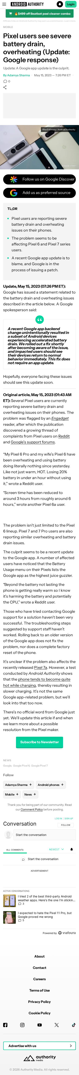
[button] (39, 4)
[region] (39, 876)
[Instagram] (22, 1025)
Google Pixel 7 (39, 765)
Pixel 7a (40, 667)
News (7, 760)
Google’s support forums (33, 442)
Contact (39, 968)
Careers (39, 979)
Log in (58, 818)
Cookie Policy (40, 1013)
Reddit (64, 436)
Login (71, 4)
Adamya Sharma (18, 75)
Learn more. (70, 21)
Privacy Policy (39, 1002)
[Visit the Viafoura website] (67, 933)
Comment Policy (32, 809)
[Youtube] (39, 1025)
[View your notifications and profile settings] (71, 849)
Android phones (51, 785)
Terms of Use (39, 990)
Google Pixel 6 (21, 765)
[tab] (15, 849)
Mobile (8, 27)
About (39, 956)
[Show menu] (4, 4)
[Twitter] (57, 1025)
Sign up (68, 818)
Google (7, 765)
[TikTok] (74, 1025)
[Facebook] (5, 1025)
